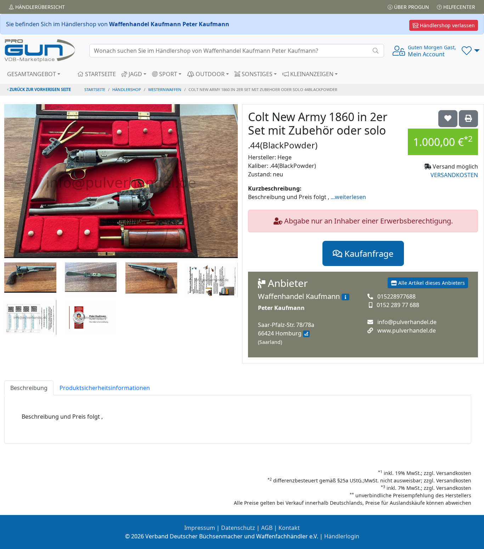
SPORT (167, 74)
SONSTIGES (256, 74)
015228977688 (396, 296)
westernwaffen (164, 89)
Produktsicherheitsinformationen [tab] (105, 388)
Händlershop (126, 89)
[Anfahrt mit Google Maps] (306, 334)
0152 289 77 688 (398, 305)
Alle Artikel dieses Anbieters (431, 282)
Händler (39, 7)
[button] (471, 50)
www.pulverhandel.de (406, 330)
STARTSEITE (100, 74)
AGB (266, 528)
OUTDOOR (209, 74)
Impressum (199, 528)
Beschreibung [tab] (28, 388)
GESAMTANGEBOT (31, 74)
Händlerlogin (341, 536)
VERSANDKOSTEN (454, 175)
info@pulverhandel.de (407, 322)
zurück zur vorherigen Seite (40, 89)
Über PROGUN (411, 7)
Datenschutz (238, 528)
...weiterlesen (348, 197)
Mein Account (432, 51)
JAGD (134, 74)
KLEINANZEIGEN (311, 74)
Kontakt (289, 528)
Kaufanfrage (368, 253)
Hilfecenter (458, 7)
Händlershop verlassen (446, 25)
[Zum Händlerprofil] (345, 297)
